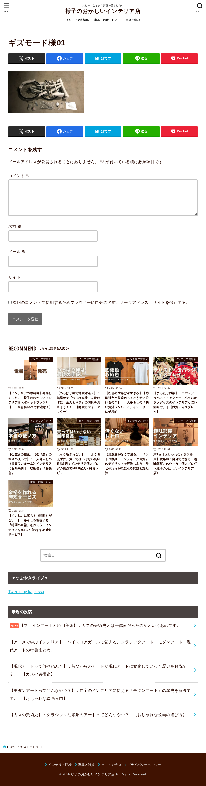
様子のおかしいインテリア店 (103, 11)
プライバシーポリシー (144, 765)
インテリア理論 (60, 765)
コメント (19, 175)
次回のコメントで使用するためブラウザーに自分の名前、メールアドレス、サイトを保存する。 (101, 302)
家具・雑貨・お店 (105, 19)
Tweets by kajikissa (26, 591)
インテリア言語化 (77, 19)
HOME (11, 746)
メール (17, 251)
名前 (15, 226)
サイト (14, 277)
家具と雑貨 (86, 765)
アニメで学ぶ (131, 19)
